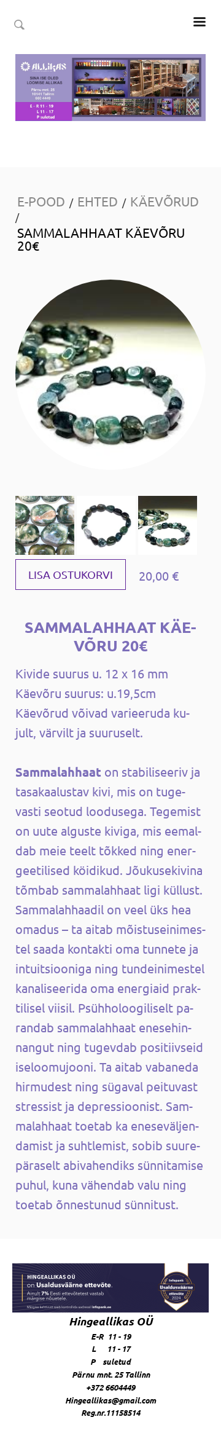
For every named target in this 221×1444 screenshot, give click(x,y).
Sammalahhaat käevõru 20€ (101, 238)
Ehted (97, 201)
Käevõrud (164, 201)
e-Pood (41, 201)
